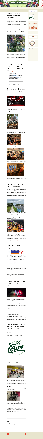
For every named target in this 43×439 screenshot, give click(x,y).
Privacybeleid (6, 437)
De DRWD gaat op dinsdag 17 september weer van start (16, 283)
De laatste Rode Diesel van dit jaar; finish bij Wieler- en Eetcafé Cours (16, 327)
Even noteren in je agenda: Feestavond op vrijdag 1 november (16, 91)
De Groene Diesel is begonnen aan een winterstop (13, 16)
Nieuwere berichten (22, 433)
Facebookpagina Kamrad (16, 240)
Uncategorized (13, 33)
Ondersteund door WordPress (11, 437)
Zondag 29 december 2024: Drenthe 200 (33, 27)
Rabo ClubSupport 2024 (15, 245)
